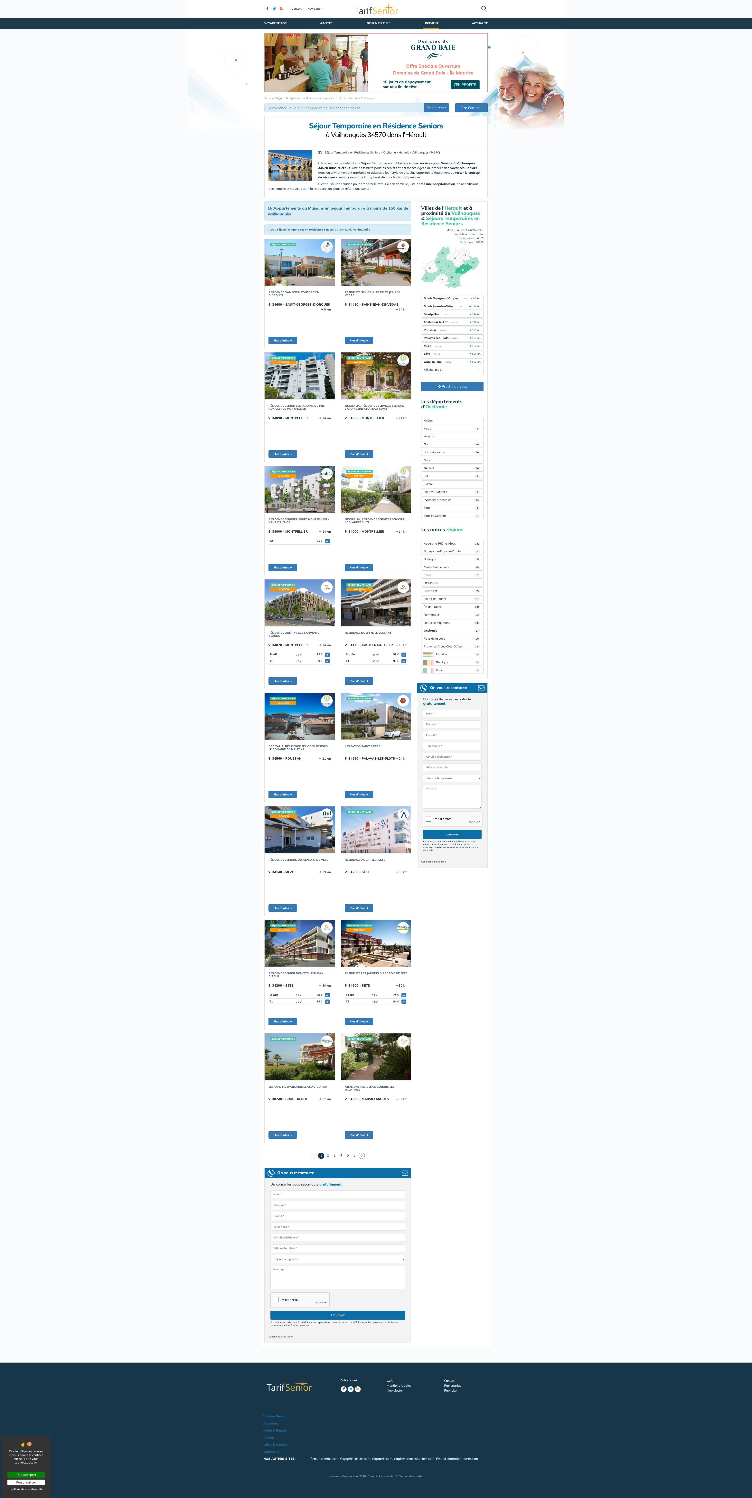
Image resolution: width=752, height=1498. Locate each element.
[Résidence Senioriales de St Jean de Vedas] (376, 262)
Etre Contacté (471, 107)
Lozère (428, 484)
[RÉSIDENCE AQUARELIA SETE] (376, 829)
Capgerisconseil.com (355, 1459)
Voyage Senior (275, 23)
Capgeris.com (382, 1459)
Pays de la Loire (451, 638)
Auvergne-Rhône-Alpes (451, 543)
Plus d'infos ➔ (282, 340)
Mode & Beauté (275, 1430)
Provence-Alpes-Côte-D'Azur (451, 646)
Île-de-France (451, 607)
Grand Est (451, 591)
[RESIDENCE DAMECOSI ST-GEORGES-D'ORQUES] (300, 262)
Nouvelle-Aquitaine (451, 623)
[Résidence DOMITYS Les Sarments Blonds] (300, 602)
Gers (427, 460)
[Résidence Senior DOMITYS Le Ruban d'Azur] (300, 943)
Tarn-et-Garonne (451, 515)
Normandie (451, 614)
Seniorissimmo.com (324, 1459)
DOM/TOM (431, 583)
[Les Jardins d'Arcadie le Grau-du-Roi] (300, 1056)
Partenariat (452, 1385)
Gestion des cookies (411, 1476)
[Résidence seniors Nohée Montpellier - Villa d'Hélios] (300, 489)
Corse (451, 575)
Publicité (450, 1390)
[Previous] (314, 1156)
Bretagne (451, 559)
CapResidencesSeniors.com (414, 1459)
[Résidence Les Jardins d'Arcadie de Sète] (376, 943)
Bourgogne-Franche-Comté (451, 551)
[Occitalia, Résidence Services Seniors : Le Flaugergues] (376, 489)
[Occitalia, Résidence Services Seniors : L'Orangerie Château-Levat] (376, 375)
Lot (451, 476)
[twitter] (274, 9)
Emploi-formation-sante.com (457, 1459)
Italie (457, 670)
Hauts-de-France (451, 599)
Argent (326, 23)
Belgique (457, 662)
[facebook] (267, 9)
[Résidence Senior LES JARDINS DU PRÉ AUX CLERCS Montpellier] (300, 375)
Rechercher (436, 107)
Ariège (428, 420)
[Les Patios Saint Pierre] (376, 716)
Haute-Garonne (451, 452)
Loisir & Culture (377, 23)
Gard (451, 444)
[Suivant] (362, 1156)
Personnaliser (26, 1482)
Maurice (457, 654)
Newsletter (315, 8)
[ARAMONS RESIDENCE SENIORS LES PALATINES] (376, 1056)
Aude (451, 428)
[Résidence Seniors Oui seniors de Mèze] (300, 829)
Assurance (271, 1423)
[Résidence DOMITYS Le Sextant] (376, 602)
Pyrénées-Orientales (451, 500)
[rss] (281, 9)
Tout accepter (26, 1475)
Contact (297, 8)
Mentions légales (399, 1385)
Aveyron (429, 436)
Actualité (480, 23)
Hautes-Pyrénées (451, 492)
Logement (431, 23)
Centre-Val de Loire (451, 567)
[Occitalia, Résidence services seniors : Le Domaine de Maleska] (300, 716)
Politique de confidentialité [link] (26, 1489)
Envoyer (338, 1315)
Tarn (451, 507)
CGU (390, 1381)
